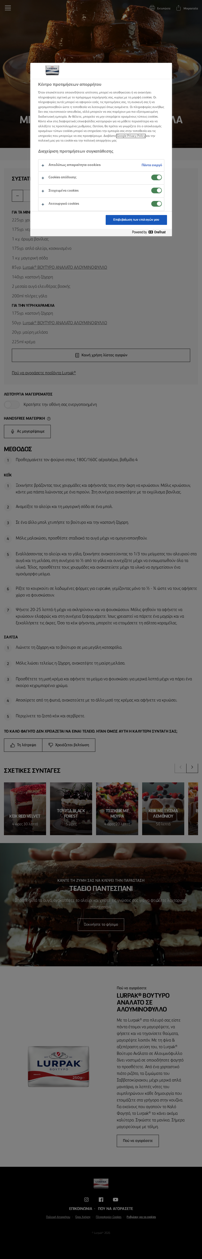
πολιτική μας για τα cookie (55, 140)
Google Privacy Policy (131, 136)
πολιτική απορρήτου (97, 140)
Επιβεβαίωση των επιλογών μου (136, 219)
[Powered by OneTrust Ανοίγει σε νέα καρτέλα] (150, 232)
